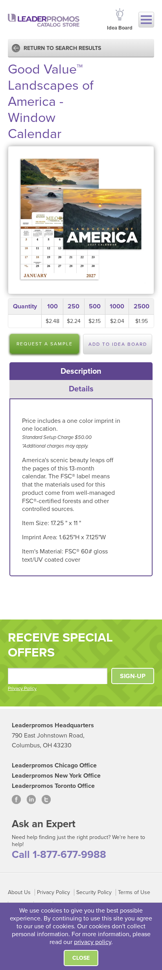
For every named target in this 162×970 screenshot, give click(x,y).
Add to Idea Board (117, 344)
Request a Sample (45, 344)
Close (81, 958)
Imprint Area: (40, 537)
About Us (19, 892)
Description (81, 371)
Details (81, 389)
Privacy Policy (22, 688)
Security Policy (94, 892)
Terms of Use (134, 892)
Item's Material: (43, 551)
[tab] (81, 371)
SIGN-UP (132, 676)
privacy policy (92, 942)
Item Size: (36, 523)
